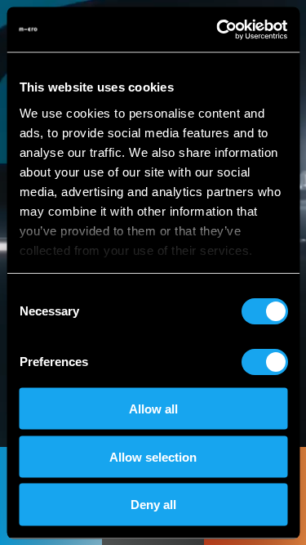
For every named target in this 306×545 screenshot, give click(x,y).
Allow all (153, 408)
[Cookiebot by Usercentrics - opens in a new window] (218, 29)
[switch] (264, 362)
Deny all (153, 504)
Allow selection (153, 456)
